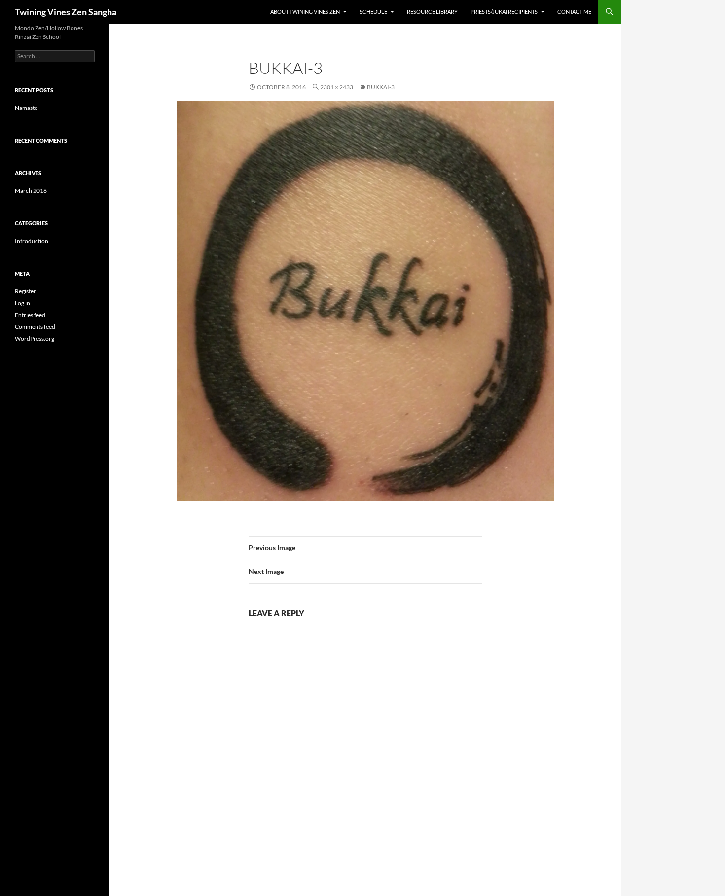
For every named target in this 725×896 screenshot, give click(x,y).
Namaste (26, 107)
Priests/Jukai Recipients (504, 11)
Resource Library (432, 11)
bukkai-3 (381, 87)
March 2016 (31, 190)
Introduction (31, 241)
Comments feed (35, 326)
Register (25, 291)
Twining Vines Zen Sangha (65, 11)
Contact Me (574, 11)
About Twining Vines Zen (305, 11)
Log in (22, 303)
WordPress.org (34, 338)
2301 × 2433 (336, 87)
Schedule (373, 11)
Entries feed (30, 315)
